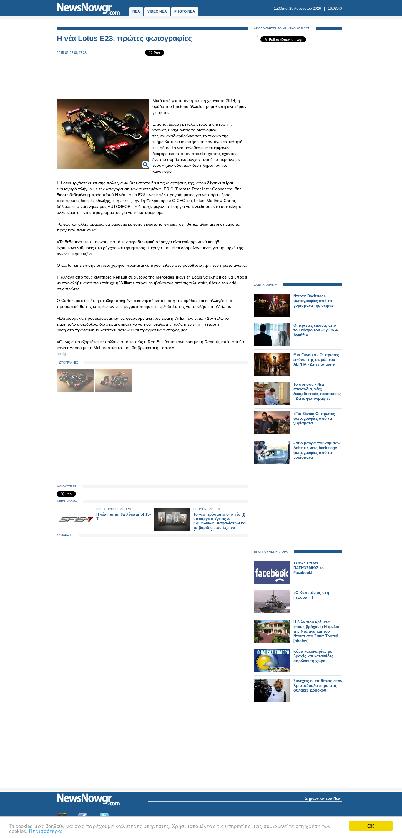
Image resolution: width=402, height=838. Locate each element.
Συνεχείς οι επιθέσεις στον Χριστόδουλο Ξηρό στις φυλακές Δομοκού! (317, 685)
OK (370, 825)
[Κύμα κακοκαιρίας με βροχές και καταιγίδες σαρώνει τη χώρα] (272, 671)
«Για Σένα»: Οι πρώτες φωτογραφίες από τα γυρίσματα (314, 418)
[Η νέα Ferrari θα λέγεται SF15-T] (75, 529)
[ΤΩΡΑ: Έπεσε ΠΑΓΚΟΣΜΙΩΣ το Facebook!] (272, 582)
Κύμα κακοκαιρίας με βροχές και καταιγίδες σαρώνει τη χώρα (313, 656)
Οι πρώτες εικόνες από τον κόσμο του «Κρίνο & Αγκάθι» (315, 330)
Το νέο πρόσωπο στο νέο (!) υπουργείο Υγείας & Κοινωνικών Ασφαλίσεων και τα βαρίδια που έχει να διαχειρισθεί (220, 523)
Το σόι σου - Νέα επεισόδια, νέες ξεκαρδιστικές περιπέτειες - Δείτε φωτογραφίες (317, 391)
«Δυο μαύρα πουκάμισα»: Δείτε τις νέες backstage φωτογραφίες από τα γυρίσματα (317, 450)
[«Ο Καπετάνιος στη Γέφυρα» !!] (272, 612)
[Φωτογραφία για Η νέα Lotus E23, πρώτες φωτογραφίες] (145, 161)
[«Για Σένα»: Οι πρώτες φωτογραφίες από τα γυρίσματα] (272, 433)
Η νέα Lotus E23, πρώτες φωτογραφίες (124, 38)
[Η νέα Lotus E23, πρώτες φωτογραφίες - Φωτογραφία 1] (76, 391)
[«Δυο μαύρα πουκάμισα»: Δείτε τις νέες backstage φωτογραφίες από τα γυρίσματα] (272, 462)
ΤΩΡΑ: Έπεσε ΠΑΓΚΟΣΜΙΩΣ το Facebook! (308, 568)
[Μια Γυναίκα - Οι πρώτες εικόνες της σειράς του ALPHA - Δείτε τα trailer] (272, 374)
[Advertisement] (152, 78)
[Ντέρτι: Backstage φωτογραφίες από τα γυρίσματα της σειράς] (272, 315)
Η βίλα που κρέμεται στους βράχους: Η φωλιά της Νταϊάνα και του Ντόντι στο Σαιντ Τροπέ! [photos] (316, 631)
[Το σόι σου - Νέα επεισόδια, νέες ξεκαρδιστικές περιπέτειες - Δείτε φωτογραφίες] (272, 403)
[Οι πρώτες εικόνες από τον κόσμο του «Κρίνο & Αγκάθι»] (272, 345)
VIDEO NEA (157, 11)
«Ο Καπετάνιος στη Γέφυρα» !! (311, 594)
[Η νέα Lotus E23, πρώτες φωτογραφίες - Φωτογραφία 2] (113, 391)
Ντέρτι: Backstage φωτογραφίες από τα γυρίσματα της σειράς (313, 301)
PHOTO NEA (184, 11)
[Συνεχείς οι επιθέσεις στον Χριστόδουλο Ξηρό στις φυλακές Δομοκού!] (272, 700)
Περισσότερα (45, 830)
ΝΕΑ (136, 11)
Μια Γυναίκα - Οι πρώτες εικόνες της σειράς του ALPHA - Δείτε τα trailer (316, 359)
